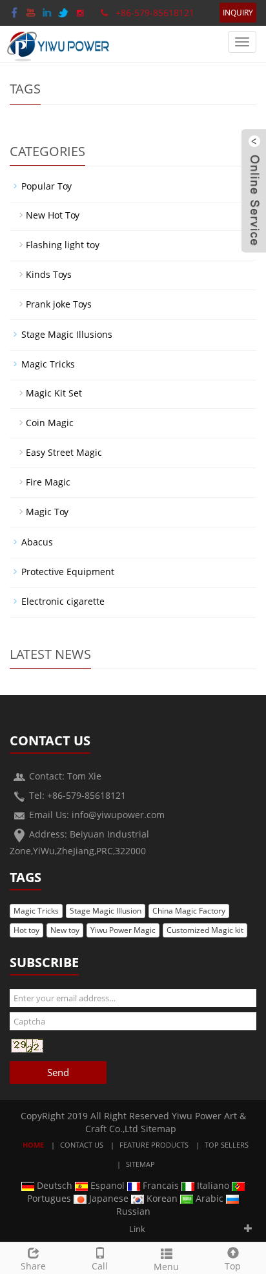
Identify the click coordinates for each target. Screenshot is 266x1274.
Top (233, 1266)
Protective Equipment (67, 571)
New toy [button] (64, 930)
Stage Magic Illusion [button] (105, 910)
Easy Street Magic (64, 452)
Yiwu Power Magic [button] (123, 930)
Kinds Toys (49, 274)
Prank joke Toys (59, 304)
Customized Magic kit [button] (205, 930)
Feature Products (154, 1145)
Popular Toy (46, 186)
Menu (166, 1266)
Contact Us (81, 1145)
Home (33, 1145)
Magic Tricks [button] (36, 910)
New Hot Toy (52, 215)
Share (33, 1266)
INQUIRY (238, 12)
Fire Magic (48, 482)
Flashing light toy (62, 245)
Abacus (37, 542)
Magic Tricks (48, 364)
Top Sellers (227, 1145)
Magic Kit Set (54, 393)
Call (100, 1266)
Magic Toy (47, 511)
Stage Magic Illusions (66, 334)
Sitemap (158, 1128)
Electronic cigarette (63, 601)
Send (58, 1072)
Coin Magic (50, 422)
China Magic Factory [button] (188, 910)
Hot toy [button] (26, 930)
